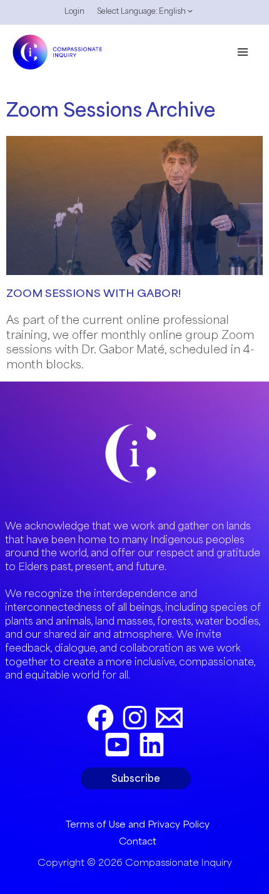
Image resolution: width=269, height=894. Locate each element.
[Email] (169, 717)
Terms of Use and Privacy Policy (138, 824)
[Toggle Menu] (187, 14)
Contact (137, 841)
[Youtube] (117, 744)
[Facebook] (100, 717)
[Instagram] (134, 717)
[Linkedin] (151, 744)
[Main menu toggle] (243, 51)
